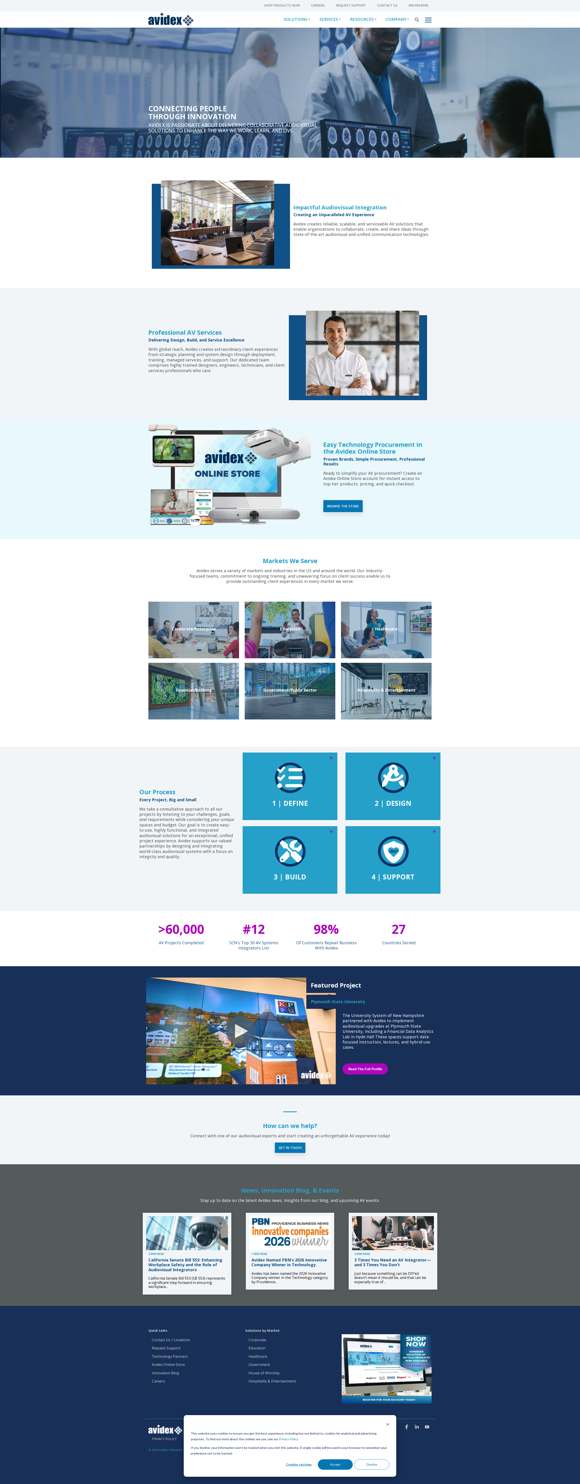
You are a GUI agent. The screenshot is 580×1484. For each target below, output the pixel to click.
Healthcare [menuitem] (258, 1356)
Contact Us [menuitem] (387, 5)
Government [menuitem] (259, 1365)
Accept (335, 1464)
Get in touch (290, 1147)
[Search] (417, 20)
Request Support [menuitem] (351, 5)
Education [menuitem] (257, 1348)
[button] (428, 20)
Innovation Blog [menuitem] (165, 1373)
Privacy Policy (288, 1439)
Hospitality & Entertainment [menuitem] (273, 1381)
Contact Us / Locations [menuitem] (171, 1340)
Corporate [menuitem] (257, 1340)
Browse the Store (343, 506)
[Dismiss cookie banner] (387, 1425)
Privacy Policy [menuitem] (164, 1439)
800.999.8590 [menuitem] (418, 5)
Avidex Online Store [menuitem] (168, 1365)
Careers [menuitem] (318, 5)
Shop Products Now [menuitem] (282, 5)
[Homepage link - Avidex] (165, 1432)
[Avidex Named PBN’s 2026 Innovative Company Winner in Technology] (290, 1233)
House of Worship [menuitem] (264, 1373)
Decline (372, 1464)
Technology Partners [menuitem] (170, 1356)
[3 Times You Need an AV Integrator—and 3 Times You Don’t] (393, 1233)
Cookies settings (299, 1464)
